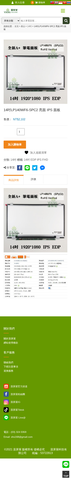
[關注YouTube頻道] (6, 386)
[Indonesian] (60, 2)
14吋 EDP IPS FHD (36, 159)
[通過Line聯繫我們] (6, 417)
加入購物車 (15, 144)
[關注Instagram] (6, 402)
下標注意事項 (11, 366)
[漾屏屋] (21, 11)
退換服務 (8, 370)
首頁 (16, 26)
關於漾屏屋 (10, 338)
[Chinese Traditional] (52, 2)
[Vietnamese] (65, 2)
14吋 (29, 26)
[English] (56, 2)
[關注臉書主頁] (6, 394)
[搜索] (66, 20)
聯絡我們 (8, 362)
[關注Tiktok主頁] (6, 409)
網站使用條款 (11, 342)
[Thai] (69, 2)
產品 (23, 26)
